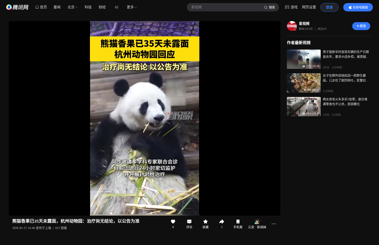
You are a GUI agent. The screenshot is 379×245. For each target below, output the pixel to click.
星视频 (304, 23)
